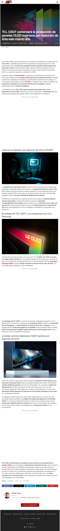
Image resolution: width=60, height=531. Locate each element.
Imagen (31, 43)
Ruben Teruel (7, 43)
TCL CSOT (26, 480)
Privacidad (32, 514)
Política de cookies (41, 514)
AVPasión (32, 523)
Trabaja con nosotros (17, 514)
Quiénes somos (7, 514)
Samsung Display (8, 263)
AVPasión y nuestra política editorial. (31, 497)
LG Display (53, 261)
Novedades (10, 480)
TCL (21, 480)
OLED (9, 465)
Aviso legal (26, 514)
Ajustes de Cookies (51, 514)
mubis (38, 518)
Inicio (3, 47)
